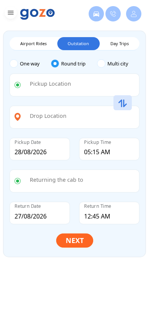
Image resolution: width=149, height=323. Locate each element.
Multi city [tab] (117, 63)
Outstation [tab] (78, 43)
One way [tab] (30, 63)
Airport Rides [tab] (33, 43)
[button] (10, 14)
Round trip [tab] (73, 63)
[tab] (30, 64)
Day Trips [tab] (119, 43)
